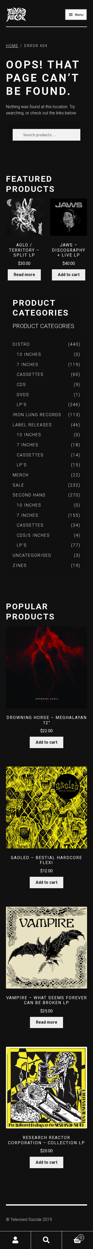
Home (12, 46)
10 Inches (29, 354)
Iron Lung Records (37, 414)
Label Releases (32, 424)
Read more (24, 274)
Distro (21, 344)
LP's (22, 404)
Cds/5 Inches (33, 535)
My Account (15, 1240)
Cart (72, 1235)
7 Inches (27, 364)
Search (46, 1240)
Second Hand (29, 495)
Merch (21, 475)
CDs (21, 384)
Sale (18, 485)
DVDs (23, 394)
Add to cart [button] (69, 274)
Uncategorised (32, 555)
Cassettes (30, 374)
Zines (20, 565)
